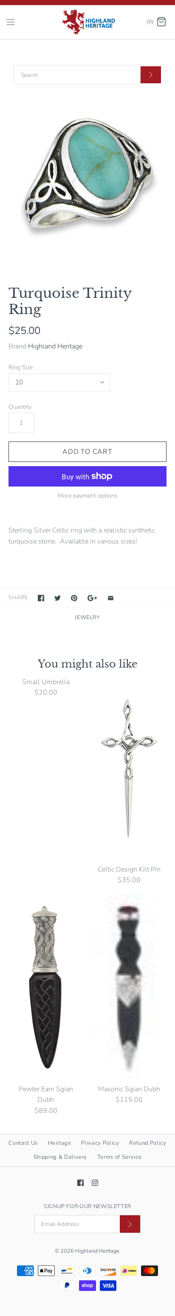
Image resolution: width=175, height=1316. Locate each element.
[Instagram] (95, 1183)
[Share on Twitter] (57, 598)
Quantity (19, 407)
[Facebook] (80, 1183)
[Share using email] (110, 598)
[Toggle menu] (10, 21)
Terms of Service (119, 1157)
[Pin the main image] (74, 598)
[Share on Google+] (92, 598)
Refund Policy (147, 1143)
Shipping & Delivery (60, 1157)
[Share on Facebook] (41, 598)
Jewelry (87, 617)
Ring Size (20, 367)
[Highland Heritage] (87, 22)
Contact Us (23, 1143)
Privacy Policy (100, 1143)
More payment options (88, 496)
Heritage (59, 1143)
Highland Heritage (55, 346)
